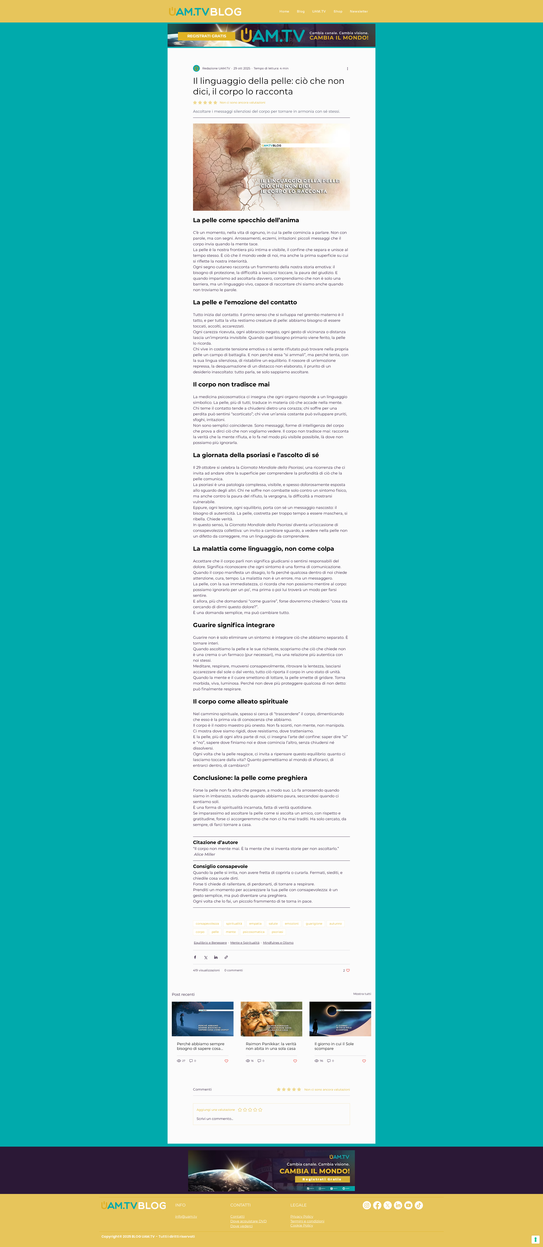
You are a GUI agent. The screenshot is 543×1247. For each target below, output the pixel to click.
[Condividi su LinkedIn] (216, 957)
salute (273, 923)
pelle (215, 932)
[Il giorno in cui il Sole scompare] (340, 1019)
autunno (335, 923)
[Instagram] (367, 1205)
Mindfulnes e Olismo (278, 943)
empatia (255, 923)
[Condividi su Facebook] (195, 957)
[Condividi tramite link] (226, 957)
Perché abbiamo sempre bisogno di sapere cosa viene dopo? (200, 1046)
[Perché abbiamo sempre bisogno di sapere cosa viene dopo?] (203, 1019)
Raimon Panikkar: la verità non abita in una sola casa (271, 1046)
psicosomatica (254, 932)
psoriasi (277, 932)
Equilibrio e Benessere (210, 943)
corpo (200, 932)
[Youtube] (408, 1205)
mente (231, 932)
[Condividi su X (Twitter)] (205, 957)
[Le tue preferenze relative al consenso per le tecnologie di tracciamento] (536, 1240)
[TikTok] (419, 1205)
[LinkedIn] (398, 1205)
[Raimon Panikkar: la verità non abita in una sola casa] (271, 1019)
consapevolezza (207, 923)
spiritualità (234, 923)
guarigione (314, 923)
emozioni (292, 923)
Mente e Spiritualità (244, 943)
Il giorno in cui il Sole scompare (334, 1046)
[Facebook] (377, 1205)
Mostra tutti (362, 994)
